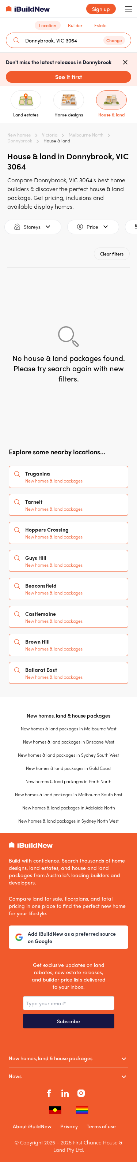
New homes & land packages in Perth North (68, 781)
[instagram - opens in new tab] (81, 1092)
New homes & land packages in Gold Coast (68, 768)
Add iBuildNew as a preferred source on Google (72, 937)
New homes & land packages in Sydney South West (68, 755)
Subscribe (68, 1021)
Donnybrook (19, 141)
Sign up (101, 8)
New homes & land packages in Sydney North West (68, 821)
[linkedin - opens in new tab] (65, 1092)
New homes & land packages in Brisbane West (68, 741)
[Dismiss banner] (125, 62)
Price (92, 226)
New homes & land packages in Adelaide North (68, 807)
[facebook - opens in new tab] (49, 1092)
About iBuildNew (32, 1126)
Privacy (69, 1126)
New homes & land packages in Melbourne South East (68, 794)
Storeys (32, 226)
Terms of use (101, 1126)
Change (114, 40)
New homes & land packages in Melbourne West (69, 728)
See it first (68, 76)
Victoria (49, 135)
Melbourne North (86, 135)
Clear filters (111, 253)
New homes (19, 135)
